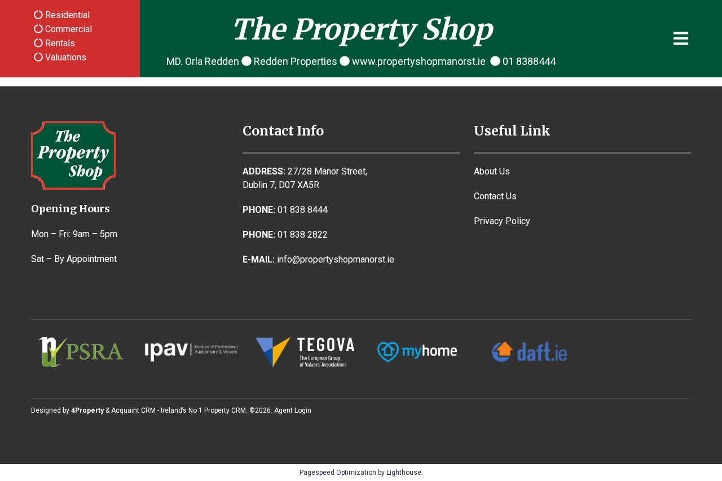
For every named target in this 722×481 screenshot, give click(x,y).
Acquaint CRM (133, 410)
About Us (492, 171)
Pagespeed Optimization (338, 472)
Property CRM (225, 410)
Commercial (67, 29)
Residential (66, 15)
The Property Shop (361, 29)
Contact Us (495, 196)
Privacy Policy (502, 221)
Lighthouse (403, 472)
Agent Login (292, 410)
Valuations (64, 57)
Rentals (59, 43)
